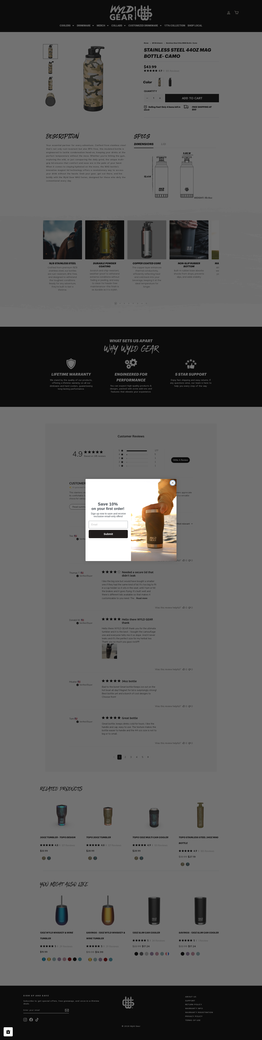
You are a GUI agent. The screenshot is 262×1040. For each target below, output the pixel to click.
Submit (108, 534)
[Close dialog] (172, 482)
